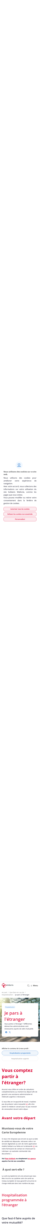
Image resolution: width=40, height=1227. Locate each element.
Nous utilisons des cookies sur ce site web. (20, 473)
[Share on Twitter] (10, 1032)
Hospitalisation (7, 995)
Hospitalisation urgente (20, 1059)
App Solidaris (10, 1158)
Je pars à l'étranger (14, 1016)
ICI (27, 1104)
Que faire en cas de (16, 992)
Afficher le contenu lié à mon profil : (15, 1048)
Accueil (4, 992)
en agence (32, 1158)
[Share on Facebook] (6, 1032)
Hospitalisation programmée (20, 1053)
